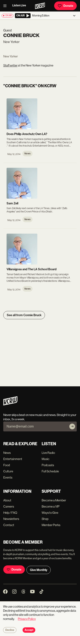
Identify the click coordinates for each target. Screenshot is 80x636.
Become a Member (54, 500)
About (7, 500)
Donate (68, 6)
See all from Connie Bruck (24, 315)
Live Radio (48, 452)
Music (45, 459)
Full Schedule (50, 471)
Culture (8, 471)
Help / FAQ (10, 512)
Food (6, 465)
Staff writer (10, 65)
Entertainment (12, 459)
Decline (9, 630)
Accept (29, 630)
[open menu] (6, 5)
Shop (45, 519)
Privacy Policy (27, 619)
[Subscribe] (72, 426)
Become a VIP (50, 506)
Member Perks (51, 525)
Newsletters (11, 519)
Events (7, 477)
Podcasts (48, 465)
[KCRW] (10, 404)
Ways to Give (50, 512)
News (7, 452)
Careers (8, 506)
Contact (8, 525)
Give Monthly (38, 570)
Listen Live (19, 5)
